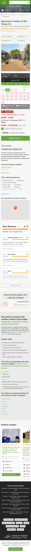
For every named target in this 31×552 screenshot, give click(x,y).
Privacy (23, 526)
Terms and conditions (12, 526)
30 (28, 99)
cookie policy (24, 545)
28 (20, 99)
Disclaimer (20, 529)
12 (11, 93)
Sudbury (21, 332)
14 (20, 93)
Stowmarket (6, 406)
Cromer (4, 401)
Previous (4, 57)
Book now (14, 138)
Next (26, 57)
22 (24, 96)
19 (11, 96)
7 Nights (15, 75)
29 (24, 99)
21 (20, 96)
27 (16, 99)
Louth (4, 409)
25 (7, 99)
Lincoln (4, 379)
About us (19, 523)
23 (28, 96)
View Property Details (9, 474)
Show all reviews (15, 285)
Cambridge (5, 372)
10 (3, 93)
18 (7, 96)
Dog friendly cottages (8, 523)
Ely (11, 2)
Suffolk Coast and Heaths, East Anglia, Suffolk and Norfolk (15, 366)
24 (3, 99)
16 (28, 93)
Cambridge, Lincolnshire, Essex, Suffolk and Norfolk (14, 323)
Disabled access (8, 520)
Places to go (25, 10)
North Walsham (7, 399)
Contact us (7, 10)
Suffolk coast (14, 332)
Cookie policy (11, 529)
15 (24, 93)
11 (7, 93)
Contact (26, 523)
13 (16, 93)
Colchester (5, 414)
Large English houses (21, 520)
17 (3, 96)
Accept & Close (15, 549)
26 (11, 99)
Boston (4, 411)
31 (3, 102)
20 (16, 96)
